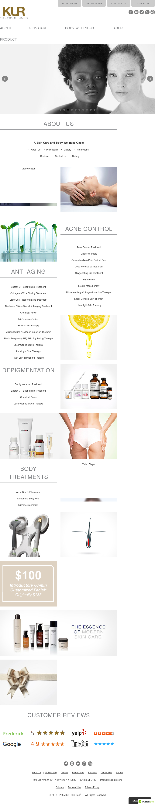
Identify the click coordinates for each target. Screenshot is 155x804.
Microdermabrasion (28, 319)
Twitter (142, 12)
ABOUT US (58, 123)
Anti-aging (28, 271)
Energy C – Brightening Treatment (28, 286)
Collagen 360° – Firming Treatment (28, 293)
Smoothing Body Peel (28, 498)
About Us (35, 149)
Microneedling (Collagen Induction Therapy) (89, 292)
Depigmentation (28, 370)
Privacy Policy (92, 787)
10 (94, 110)
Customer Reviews (58, 715)
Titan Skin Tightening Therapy (28, 357)
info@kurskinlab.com (111, 779)
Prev (5, 79)
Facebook (131, 12)
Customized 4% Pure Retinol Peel (88, 260)
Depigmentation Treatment (28, 384)
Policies (60, 787)
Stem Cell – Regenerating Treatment (28, 299)
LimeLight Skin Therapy (89, 305)
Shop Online (94, 3)
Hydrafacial (89, 279)
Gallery (67, 149)
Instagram (136, 12)
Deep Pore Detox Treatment (89, 266)
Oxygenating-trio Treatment (89, 272)
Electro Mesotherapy (88, 285)
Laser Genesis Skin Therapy (88, 298)
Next (150, 79)
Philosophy (52, 149)
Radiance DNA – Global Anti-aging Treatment (28, 306)
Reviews (44, 156)
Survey (75, 156)
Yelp (152, 12)
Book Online (69, 3)
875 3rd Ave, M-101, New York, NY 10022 (54, 779)
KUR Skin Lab (72, 794)
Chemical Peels (89, 253)
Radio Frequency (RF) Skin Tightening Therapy (28, 338)
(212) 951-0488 (88, 779)
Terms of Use (74, 787)
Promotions (83, 149)
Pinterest (147, 12)
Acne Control (88, 228)
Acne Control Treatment (89, 247)
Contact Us (118, 3)
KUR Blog (143, 3)
